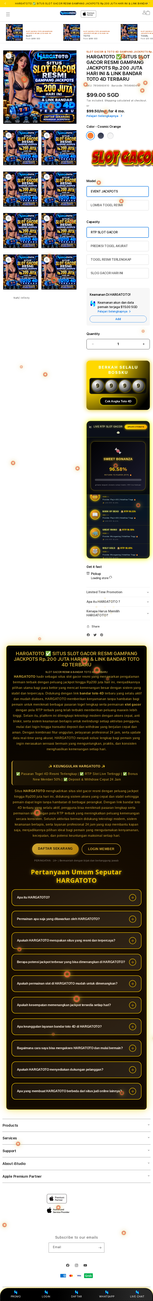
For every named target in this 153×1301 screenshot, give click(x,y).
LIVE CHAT (137, 1296)
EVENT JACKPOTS (104, 191)
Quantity (93, 334)
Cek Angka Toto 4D (118, 401)
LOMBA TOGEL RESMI (107, 205)
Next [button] (148, 4)
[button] (8, 14)
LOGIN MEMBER (101, 849)
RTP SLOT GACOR (104, 232)
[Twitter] (96, 636)
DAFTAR (76, 1296)
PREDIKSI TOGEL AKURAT (109, 246)
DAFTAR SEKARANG (55, 848)
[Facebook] (89, 636)
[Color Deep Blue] (101, 136)
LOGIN (46, 1296)
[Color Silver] (110, 136)
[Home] (68, 13)
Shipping (110, 100)
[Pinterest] (102, 636)
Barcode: (117, 85)
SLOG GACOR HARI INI (107, 273)
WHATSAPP (106, 1296)
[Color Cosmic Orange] (90, 136)
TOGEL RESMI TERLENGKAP (111, 259)
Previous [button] (5, 4)
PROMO (16, 1296)
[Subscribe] (99, 1248)
